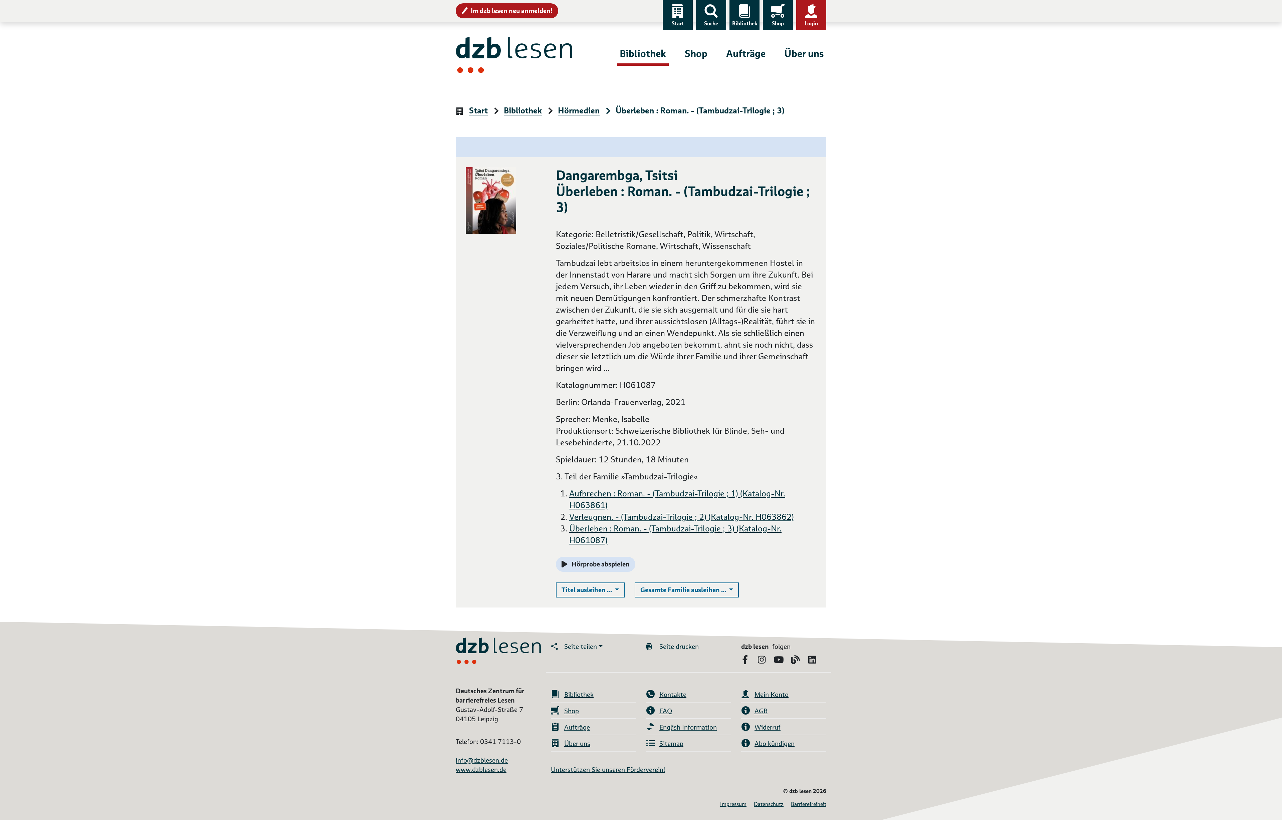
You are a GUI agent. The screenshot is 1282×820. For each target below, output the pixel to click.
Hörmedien (579, 110)
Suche (711, 23)
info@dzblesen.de (482, 760)
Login (811, 23)
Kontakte (672, 694)
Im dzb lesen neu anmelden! (512, 10)
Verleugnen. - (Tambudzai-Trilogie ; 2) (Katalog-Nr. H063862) (681, 516)
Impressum (733, 804)
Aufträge (746, 53)
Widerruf (768, 727)
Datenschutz (769, 804)
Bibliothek (744, 23)
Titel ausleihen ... (593, 589)
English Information (688, 727)
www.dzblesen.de (481, 769)
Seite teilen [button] (580, 646)
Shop (778, 23)
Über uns (804, 53)
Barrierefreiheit (808, 804)
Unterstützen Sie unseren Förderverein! (608, 769)
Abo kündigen (775, 743)
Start (678, 23)
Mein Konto (772, 694)
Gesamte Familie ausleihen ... (689, 589)
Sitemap (671, 743)
